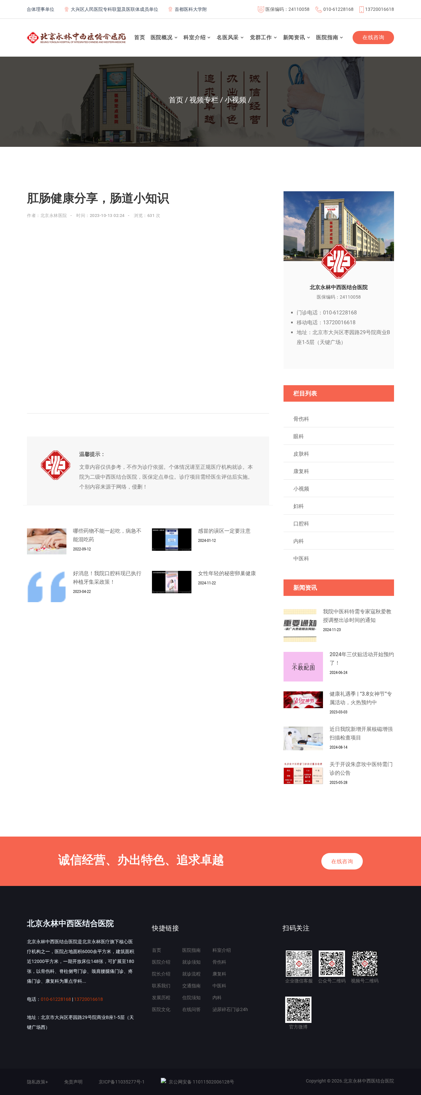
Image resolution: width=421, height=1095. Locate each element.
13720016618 (379, 9)
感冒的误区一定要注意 (224, 531)
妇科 (298, 506)
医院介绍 (161, 962)
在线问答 (191, 1009)
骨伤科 (301, 419)
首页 (139, 37)
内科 (298, 541)
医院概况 (162, 37)
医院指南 (327, 37)
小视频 (301, 489)
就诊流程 (191, 973)
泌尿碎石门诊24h (230, 1009)
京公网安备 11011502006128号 (201, 1081)
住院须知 (191, 997)
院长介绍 (161, 973)
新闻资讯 (294, 37)
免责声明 (73, 1081)
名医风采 (228, 37)
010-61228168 (338, 9)
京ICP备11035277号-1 (122, 1081)
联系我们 (161, 985)
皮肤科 (301, 454)
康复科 (301, 471)
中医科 (301, 558)
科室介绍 (195, 37)
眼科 (298, 436)
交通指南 (191, 985)
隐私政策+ (37, 1081)
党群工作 (261, 37)
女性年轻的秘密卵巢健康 (227, 573)
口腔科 (301, 524)
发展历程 (161, 997)
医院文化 (161, 1009)
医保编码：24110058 (287, 9)
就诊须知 (191, 962)
